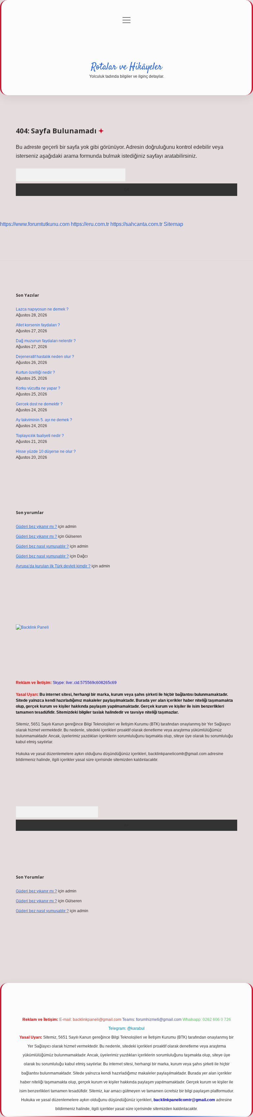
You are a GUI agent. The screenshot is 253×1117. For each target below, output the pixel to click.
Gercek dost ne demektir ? (39, 404)
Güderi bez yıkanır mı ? (36, 526)
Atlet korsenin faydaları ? (38, 325)
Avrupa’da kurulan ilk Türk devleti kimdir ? (53, 566)
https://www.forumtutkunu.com (35, 224)
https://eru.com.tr (90, 224)
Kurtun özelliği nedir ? (35, 372)
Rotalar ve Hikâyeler (126, 67)
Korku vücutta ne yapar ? (38, 388)
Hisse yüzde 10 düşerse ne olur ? (46, 451)
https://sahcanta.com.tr (136, 224)
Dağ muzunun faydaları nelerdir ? (46, 341)
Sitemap (173, 224)
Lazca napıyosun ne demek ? (42, 309)
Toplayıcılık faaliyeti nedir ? (40, 435)
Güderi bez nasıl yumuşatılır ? (42, 546)
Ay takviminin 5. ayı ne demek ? (44, 420)
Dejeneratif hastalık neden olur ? (45, 356)
